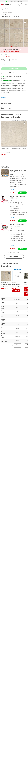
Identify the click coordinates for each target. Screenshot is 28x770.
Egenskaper (6, 108)
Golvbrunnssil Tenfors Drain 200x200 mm (18, 171)
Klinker (4, 12)
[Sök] (2, 9)
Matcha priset (17, 60)
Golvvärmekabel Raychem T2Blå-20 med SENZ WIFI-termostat (17, 225)
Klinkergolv (9, 12)
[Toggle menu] (26, 5)
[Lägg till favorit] (25, 22)
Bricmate (3, 97)
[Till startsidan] (6, 4)
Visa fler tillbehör (13, 256)
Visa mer (12, 189)
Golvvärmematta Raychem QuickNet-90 (17, 197)
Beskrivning (6, 103)
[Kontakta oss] (19, 4)
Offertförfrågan (14, 73)
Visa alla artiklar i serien (18, 120)
